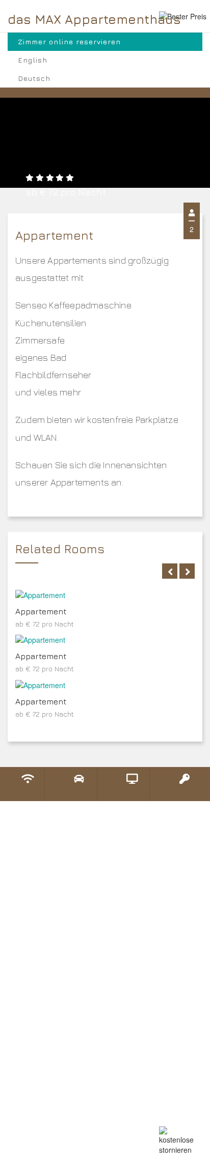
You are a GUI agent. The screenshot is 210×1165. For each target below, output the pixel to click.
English (32, 59)
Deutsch (34, 78)
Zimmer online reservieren (69, 41)
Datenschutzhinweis (53, 1012)
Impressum (36, 1044)
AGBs (25, 1028)
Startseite (34, 979)
